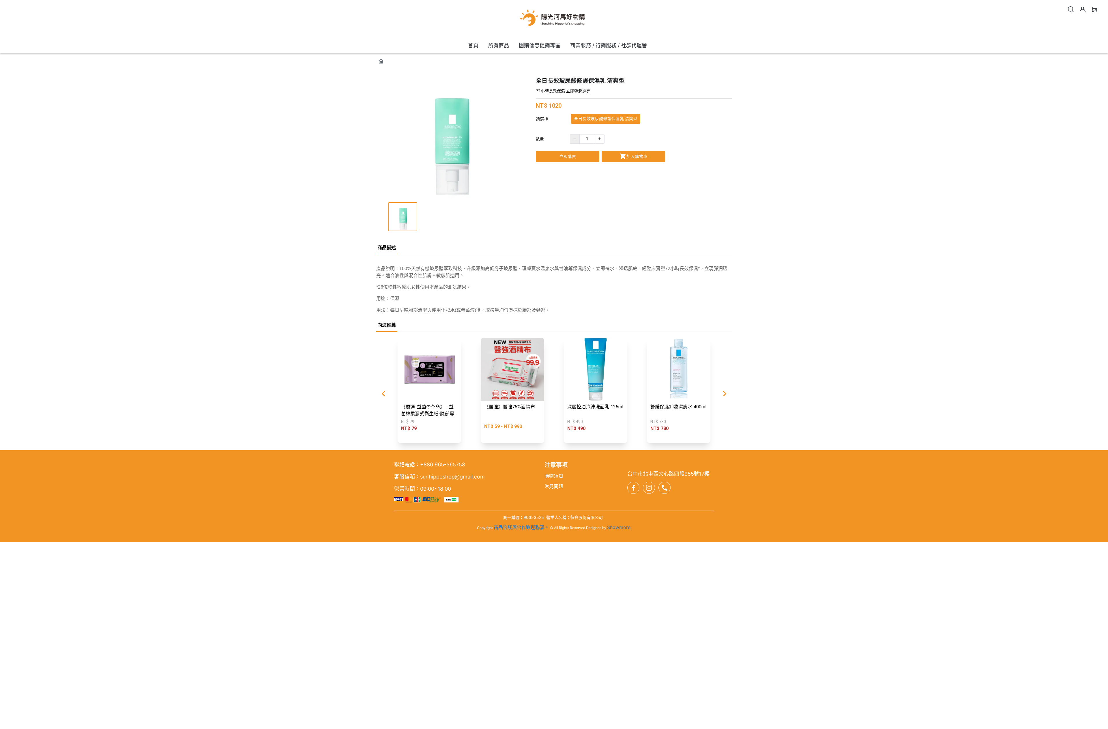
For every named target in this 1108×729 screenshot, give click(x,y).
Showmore (618, 527)
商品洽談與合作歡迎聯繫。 (521, 527)
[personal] (1082, 9)
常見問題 (553, 486)
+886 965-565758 (442, 464)
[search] (1070, 9)
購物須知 (553, 476)
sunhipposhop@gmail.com (452, 477)
